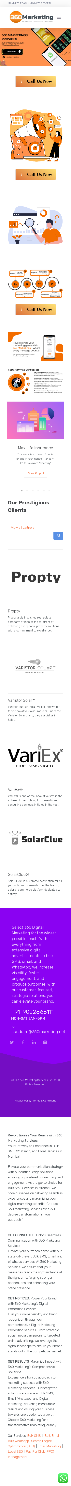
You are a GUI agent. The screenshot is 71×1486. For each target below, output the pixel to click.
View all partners (22, 527)
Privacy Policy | (24, 1100)
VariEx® (15, 789)
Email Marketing (49, 1446)
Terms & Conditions (44, 1100)
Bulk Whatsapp (18, 1441)
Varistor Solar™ (21, 700)
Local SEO (15, 1451)
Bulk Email (52, 1436)
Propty (14, 611)
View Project (36, 473)
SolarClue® (18, 874)
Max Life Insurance (35, 447)
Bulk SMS (34, 1436)
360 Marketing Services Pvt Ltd (38, 1080)
